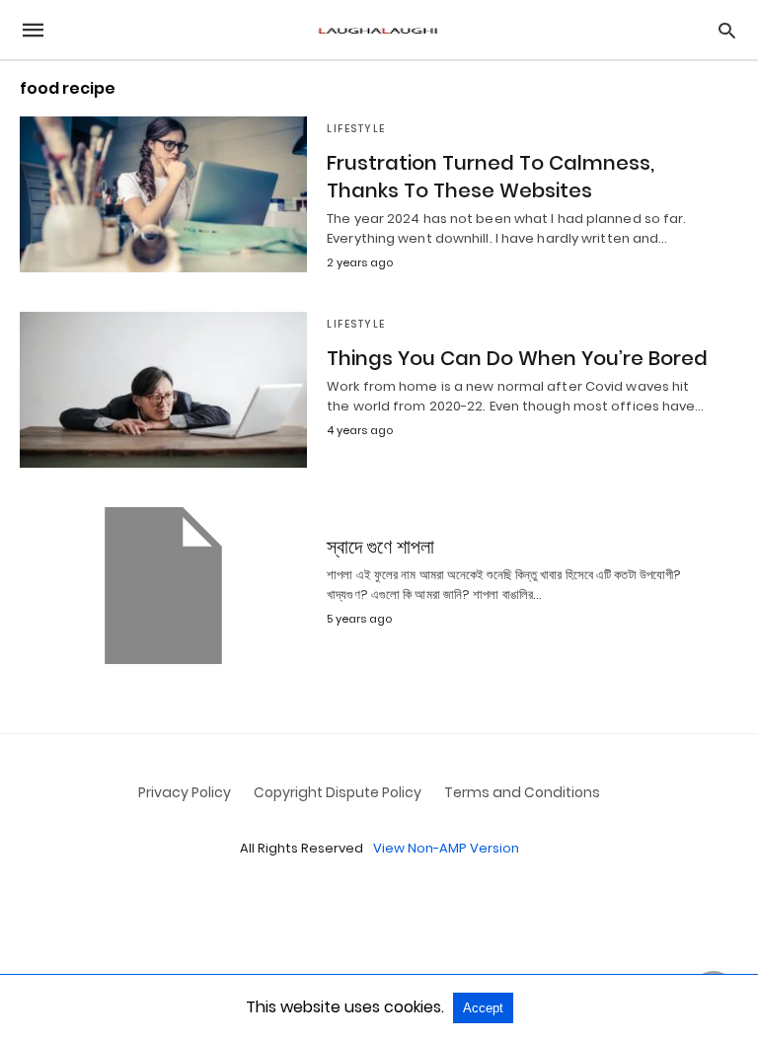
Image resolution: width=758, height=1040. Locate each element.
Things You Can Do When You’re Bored (517, 358)
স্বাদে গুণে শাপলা (380, 546)
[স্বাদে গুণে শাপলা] (163, 585)
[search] (727, 30)
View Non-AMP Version (446, 848)
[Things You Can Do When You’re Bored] (163, 390)
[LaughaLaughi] (378, 30)
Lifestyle (356, 128)
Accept (483, 1008)
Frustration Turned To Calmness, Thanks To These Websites (490, 176)
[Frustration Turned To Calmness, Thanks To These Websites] (163, 194)
